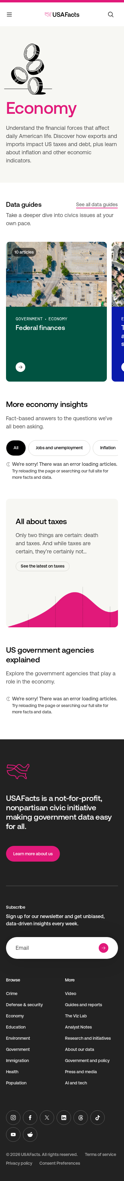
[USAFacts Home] (62, 14)
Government (18, 1049)
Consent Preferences (59, 1163)
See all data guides (97, 204)
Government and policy (87, 1060)
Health (12, 1071)
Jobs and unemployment (59, 447)
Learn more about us (33, 853)
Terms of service (100, 1154)
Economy (15, 1015)
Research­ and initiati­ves (88, 1038)
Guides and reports (83, 1004)
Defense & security (24, 1004)
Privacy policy (19, 1163)
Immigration (17, 1060)
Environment (18, 1038)
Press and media (81, 1071)
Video (70, 993)
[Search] (111, 14)
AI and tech (76, 1082)
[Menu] (9, 15)
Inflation (108, 447)
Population (16, 1082)
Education (16, 1027)
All (16, 447)
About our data (79, 1049)
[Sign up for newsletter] (103, 948)
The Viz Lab (76, 1015)
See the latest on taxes (42, 566)
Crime (11, 993)
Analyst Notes (78, 1027)
